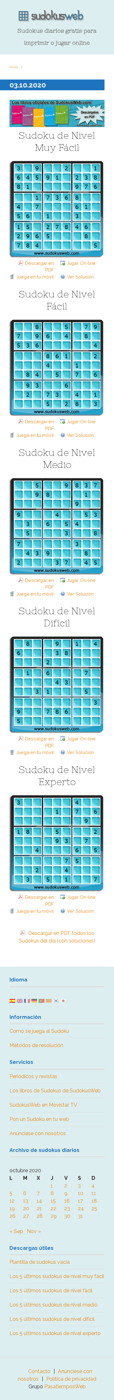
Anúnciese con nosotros (38, 1133)
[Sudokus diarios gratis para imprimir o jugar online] (57, 16)
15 (53, 1201)
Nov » (34, 1231)
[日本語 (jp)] (63, 1000)
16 (67, 1201)
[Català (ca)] (49, 1000)
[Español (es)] (12, 1000)
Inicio (14, 67)
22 (53, 1208)
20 (26, 1208)
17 (80, 1201)
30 (67, 1216)
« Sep (16, 1231)
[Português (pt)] (41, 1000)
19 (12, 1208)
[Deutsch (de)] (34, 1000)
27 (26, 1216)
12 (12, 1201)
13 (25, 1201)
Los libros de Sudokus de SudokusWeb (55, 1091)
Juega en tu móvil (35, 276)
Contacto (39, 1371)
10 (80, 1193)
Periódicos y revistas (33, 1076)
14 (39, 1201)
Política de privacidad (71, 1379)
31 (80, 1216)
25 (94, 1208)
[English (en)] (19, 1000)
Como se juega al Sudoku (39, 1031)
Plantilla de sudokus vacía (40, 1262)
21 (39, 1208)
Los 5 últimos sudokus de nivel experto (55, 1333)
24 (81, 1208)
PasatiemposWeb (65, 1387)
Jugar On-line (81, 263)
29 (54, 1216)
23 (67, 1208)
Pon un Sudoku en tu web (39, 1119)
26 (13, 1216)
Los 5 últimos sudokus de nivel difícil (52, 1319)
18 (94, 1201)
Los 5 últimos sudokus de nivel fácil (51, 1291)
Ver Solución (80, 276)
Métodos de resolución (36, 1045)
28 (40, 1216)
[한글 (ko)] (56, 1000)
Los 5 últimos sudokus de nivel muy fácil (57, 1276)
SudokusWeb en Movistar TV (43, 1105)
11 (94, 1193)
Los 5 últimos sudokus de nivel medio (54, 1305)
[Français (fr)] (27, 1000)
